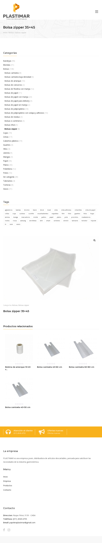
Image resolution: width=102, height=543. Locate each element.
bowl (49, 210)
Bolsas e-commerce (13, 121)
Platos (6, 165)
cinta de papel (90, 210)
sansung (23, 221)
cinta (56, 210)
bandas (18, 210)
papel (52, 217)
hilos (85, 214)
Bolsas (11, 32)
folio (69, 214)
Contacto (7, 490)
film (63, 214)
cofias (7, 214)
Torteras (7, 185)
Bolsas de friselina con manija (17, 89)
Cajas (5, 133)
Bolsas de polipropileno (15, 109)
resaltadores (86, 217)
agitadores (8, 210)
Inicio (5, 32)
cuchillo (31, 214)
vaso (11, 224)
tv (5, 224)
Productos (7, 485)
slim (41, 221)
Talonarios (7, 181)
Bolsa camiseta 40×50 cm (17, 407)
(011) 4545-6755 (20, 519)
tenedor (84, 221)
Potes (5, 173)
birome (26, 210)
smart (48, 221)
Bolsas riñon (10, 125)
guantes (77, 214)
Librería (6, 153)
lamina (7, 217)
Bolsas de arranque (13, 81)
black (35, 210)
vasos (18, 224)
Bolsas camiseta (12, 73)
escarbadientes (42, 214)
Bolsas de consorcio (13, 85)
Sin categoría (8, 177)
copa (14, 214)
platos (59, 217)
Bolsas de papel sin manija (16, 105)
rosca (15, 221)
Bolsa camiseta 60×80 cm (81, 367)
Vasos (5, 189)
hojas (92, 214)
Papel (5, 161)
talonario (75, 221)
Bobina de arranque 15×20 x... (18, 368)
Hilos (5, 149)
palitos (43, 217)
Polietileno (7, 169)
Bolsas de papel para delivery (17, 101)
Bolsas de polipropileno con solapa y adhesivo (24, 113)
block (42, 210)
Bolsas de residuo (12, 117)
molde (35, 217)
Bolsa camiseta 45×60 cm (49, 367)
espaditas (55, 214)
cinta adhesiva (66, 210)
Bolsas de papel (11, 93)
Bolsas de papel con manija (16, 97)
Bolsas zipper (20, 32)
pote (66, 217)
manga (15, 217)
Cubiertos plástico (10, 141)
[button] (94, 240)
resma (7, 221)
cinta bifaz (78, 210)
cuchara (22, 214)
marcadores (25, 217)
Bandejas (7, 61)
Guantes (6, 145)
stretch (65, 221)
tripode (93, 221)
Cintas (5, 137)
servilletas (32, 221)
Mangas (6, 157)
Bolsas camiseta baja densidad (18, 77)
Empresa (7, 481)
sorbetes (57, 221)
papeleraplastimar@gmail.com (22, 522)
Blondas (6, 65)
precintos (74, 217)
